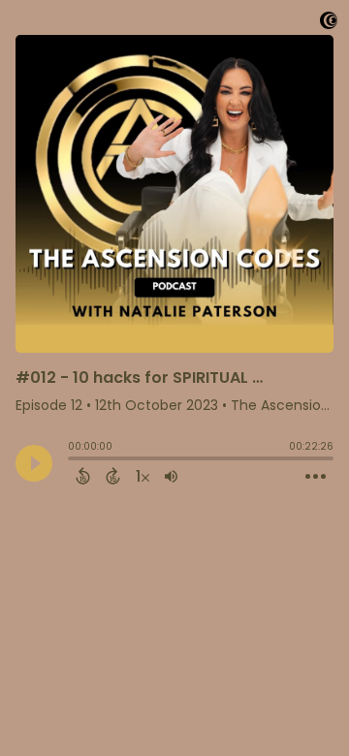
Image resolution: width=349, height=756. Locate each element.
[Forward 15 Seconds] (113, 476)
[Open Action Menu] (315, 476)
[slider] (72, 460)
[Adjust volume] (171, 476)
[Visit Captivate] (328, 24)
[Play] (34, 463)
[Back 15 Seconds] (83, 476)
